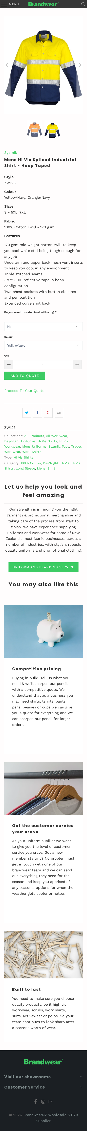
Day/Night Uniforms (20, 441)
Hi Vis (64, 463)
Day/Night (50, 463)
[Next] (79, 65)
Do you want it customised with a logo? (30, 312)
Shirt (51, 468)
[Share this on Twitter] (26, 413)
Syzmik (10, 152)
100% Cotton (31, 463)
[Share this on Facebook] (37, 413)
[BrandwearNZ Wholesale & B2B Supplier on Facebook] (36, 1102)
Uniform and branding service (43, 567)
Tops (65, 446)
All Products (34, 436)
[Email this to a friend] (59, 413)
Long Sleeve (25, 468)
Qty (6, 355)
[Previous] (7, 65)
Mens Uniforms (34, 446)
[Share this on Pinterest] (48, 413)
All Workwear (56, 436)
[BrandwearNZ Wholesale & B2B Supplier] (43, 4)
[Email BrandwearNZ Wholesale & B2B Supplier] (51, 1102)
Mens (41, 468)
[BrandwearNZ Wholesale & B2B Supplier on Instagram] (43, 1102)
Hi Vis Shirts (47, 441)
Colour (8, 336)
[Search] (83, 4)
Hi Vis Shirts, (24, 457)
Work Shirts (31, 452)
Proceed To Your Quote (24, 390)
